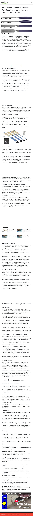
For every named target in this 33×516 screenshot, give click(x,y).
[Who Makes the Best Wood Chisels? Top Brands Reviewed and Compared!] (4, 230)
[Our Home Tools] (5, 2)
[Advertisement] (16, 58)
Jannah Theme (3, 514)
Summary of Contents (15, 65)
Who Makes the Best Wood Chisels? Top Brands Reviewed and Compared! (11, 230)
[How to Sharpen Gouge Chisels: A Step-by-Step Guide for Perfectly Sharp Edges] (19, 236)
